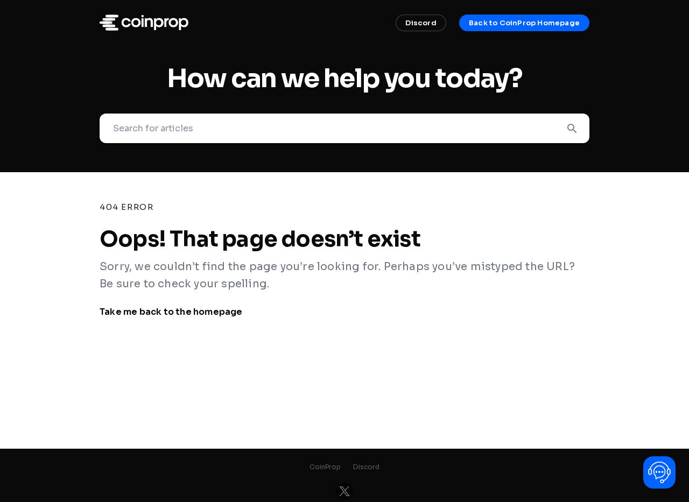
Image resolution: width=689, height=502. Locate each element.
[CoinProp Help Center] (144, 27)
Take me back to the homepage (171, 311)
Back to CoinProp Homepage (524, 22)
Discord (420, 22)
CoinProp (325, 467)
